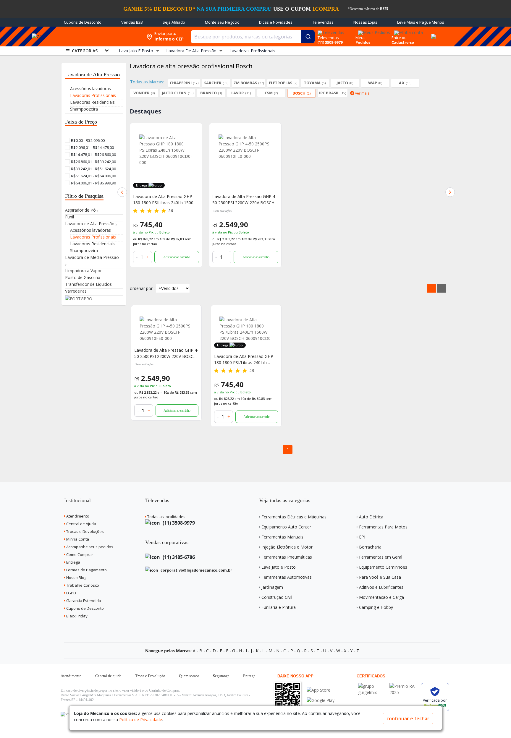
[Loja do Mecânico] (100, 36)
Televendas (323, 22)
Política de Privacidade (140, 719)
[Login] (408, 30)
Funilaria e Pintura (278, 607)
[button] (122, 192)
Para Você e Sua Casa (380, 577)
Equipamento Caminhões (383, 567)
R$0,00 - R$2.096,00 (87, 140)
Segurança (221, 676)
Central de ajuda (108, 676)
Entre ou (399, 37)
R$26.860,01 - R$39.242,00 (93, 161)
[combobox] (253, 36)
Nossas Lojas (365, 22)
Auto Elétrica (371, 517)
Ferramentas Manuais (282, 537)
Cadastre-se (403, 42)
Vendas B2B (132, 22)
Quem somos (189, 676)
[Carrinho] (433, 33)
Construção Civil (276, 597)
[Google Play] (320, 700)
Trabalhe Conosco (82, 585)
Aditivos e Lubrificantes (381, 587)
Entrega (72, 562)
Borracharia (370, 547)
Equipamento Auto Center (286, 527)
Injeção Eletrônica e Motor (287, 547)
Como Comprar (79, 554)
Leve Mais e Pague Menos (420, 22)
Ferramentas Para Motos (383, 527)
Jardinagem (272, 587)
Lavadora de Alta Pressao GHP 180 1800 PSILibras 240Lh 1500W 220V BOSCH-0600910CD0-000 (165, 200)
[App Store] (320, 690)
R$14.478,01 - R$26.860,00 (93, 154)
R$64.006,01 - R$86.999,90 (93, 183)
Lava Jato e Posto (278, 567)
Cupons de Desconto (82, 22)
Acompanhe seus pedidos (89, 546)
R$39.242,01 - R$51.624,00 (93, 168)
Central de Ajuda (80, 523)
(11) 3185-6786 (178, 557)
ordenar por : (142, 288)
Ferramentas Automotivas (286, 577)
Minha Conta (77, 539)
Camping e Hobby (376, 607)
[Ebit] (372, 686)
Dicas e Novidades (275, 22)
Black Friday (76, 616)
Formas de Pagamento (86, 569)
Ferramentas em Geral (380, 557)
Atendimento (77, 516)
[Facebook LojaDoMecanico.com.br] (66, 714)
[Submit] (308, 36)
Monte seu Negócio (222, 22)
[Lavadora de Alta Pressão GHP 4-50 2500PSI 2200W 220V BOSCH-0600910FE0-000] (166, 329)
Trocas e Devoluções (84, 531)
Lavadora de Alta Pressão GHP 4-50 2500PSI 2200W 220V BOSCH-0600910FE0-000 (166, 353)
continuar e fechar (408, 718)
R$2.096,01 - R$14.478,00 (92, 147)
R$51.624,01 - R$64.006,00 (93, 175)
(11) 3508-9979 (178, 523)
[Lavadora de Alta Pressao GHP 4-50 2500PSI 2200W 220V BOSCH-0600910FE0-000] (245, 161)
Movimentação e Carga (381, 597)
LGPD (70, 593)
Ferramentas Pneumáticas (286, 557)
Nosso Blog (75, 577)
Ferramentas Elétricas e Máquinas (293, 517)
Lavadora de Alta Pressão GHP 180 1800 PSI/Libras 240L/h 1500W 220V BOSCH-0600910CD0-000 (243, 359)
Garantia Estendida (83, 600)
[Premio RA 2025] (403, 686)
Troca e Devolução (150, 676)
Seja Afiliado (174, 22)
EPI (362, 537)
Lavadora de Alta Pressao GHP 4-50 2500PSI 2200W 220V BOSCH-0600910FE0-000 (244, 200)
